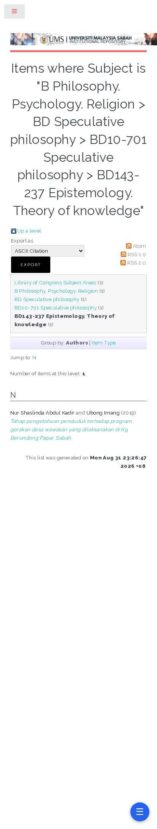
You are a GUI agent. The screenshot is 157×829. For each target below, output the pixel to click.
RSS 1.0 (137, 254)
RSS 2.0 (136, 263)
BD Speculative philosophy (47, 299)
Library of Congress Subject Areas (55, 282)
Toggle (15, 13)
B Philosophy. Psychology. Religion (56, 291)
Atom (139, 246)
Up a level (29, 231)
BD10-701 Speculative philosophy (55, 307)
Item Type (104, 343)
